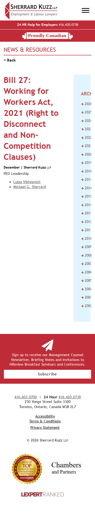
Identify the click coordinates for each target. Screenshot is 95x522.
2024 (87, 120)
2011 (87, 230)
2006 (87, 272)
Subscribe (47, 374)
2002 (87, 305)
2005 (87, 280)
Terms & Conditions (45, 421)
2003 (87, 297)
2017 (87, 179)
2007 (87, 263)
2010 (87, 238)
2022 (87, 137)
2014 (87, 204)
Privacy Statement (45, 427)
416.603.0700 (25, 397)
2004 (87, 289)
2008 (87, 255)
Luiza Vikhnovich (26, 182)
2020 (87, 154)
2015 (87, 196)
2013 (87, 213)
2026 (87, 103)
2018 (87, 171)
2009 (87, 246)
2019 (87, 162)
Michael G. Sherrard (29, 187)
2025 (87, 112)
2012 (87, 221)
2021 (87, 145)
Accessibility (45, 416)
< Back (10, 60)
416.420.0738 (47, 25)
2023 (87, 129)
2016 (87, 188)
